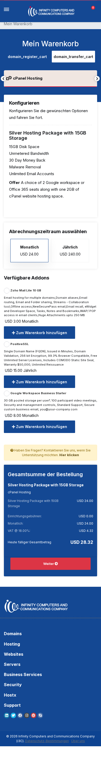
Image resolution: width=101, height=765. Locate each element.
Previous (3, 78)
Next (97, 78)
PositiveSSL (19, 344)
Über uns (78, 741)
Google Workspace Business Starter (38, 393)
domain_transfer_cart (73, 56)
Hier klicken (69, 455)
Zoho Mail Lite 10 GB (25, 290)
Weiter (49, 564)
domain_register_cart (27, 56)
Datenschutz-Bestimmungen (47, 741)
